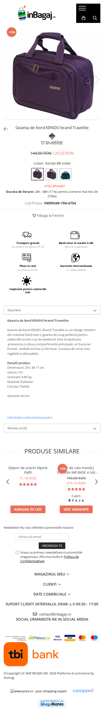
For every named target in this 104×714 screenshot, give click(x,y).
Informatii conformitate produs (29, 417)
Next (96, 80)
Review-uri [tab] (17, 428)
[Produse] (83, 9)
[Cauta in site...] (94, 18)
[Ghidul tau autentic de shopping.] (83, 691)
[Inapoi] (3, 129)
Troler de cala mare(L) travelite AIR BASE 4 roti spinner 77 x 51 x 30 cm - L (76, 470)
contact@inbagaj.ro (54, 614)
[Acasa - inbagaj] (36, 13)
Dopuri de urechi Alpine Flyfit (27, 470)
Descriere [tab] (14, 310)
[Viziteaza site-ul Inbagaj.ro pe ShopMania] (52, 703)
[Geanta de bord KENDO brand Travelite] (52, 75)
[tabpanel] (52, 75)
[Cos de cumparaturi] (83, 18)
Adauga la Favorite (50, 215)
